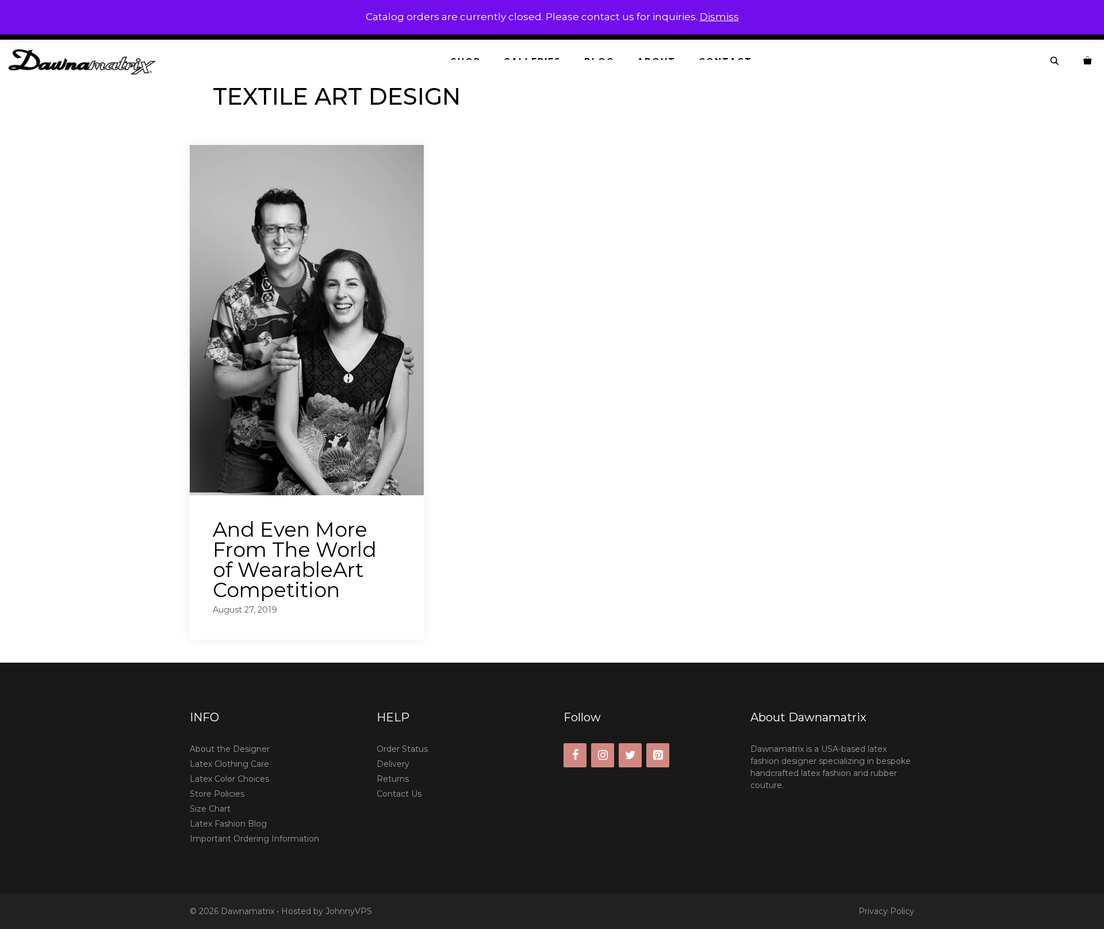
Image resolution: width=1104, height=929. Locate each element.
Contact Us (399, 794)
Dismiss (719, 16)
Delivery (393, 764)
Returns (393, 779)
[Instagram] (602, 755)
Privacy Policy (886, 911)
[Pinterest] (657, 755)
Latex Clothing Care (229, 764)
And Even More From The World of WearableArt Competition (295, 559)
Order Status (402, 749)
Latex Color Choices (229, 779)
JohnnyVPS (348, 911)
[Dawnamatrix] (85, 61)
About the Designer (230, 749)
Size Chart (210, 809)
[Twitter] (630, 755)
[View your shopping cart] (1088, 61)
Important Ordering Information (254, 839)
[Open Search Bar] (1055, 61)
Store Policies (217, 794)
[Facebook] (575, 755)
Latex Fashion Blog (228, 824)
